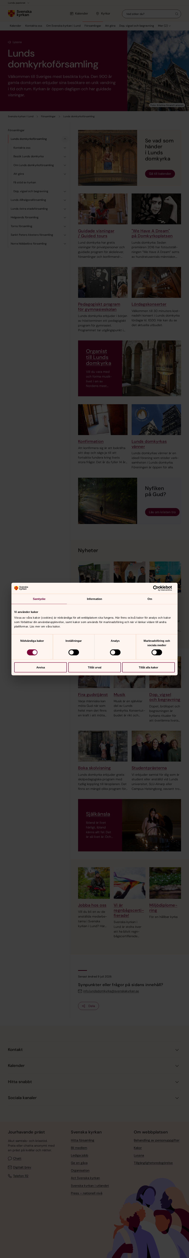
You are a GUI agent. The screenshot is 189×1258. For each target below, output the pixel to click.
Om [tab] (149, 598)
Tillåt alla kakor (148, 667)
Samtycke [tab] (39, 598)
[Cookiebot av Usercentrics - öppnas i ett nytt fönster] (158, 588)
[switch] (73, 652)
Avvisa (40, 667)
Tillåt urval (94, 667)
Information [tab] (94, 598)
